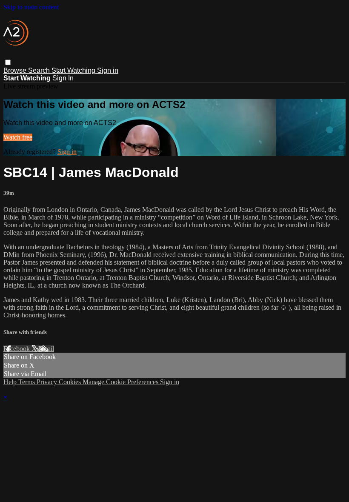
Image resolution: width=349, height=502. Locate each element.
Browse (15, 70)
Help (10, 381)
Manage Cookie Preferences (121, 381)
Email (46, 348)
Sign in (107, 70)
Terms (27, 381)
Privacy (48, 381)
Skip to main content (31, 7)
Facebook (17, 348)
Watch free (17, 137)
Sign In (63, 78)
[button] (8, 62)
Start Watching (74, 70)
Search (39, 70)
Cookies (71, 381)
